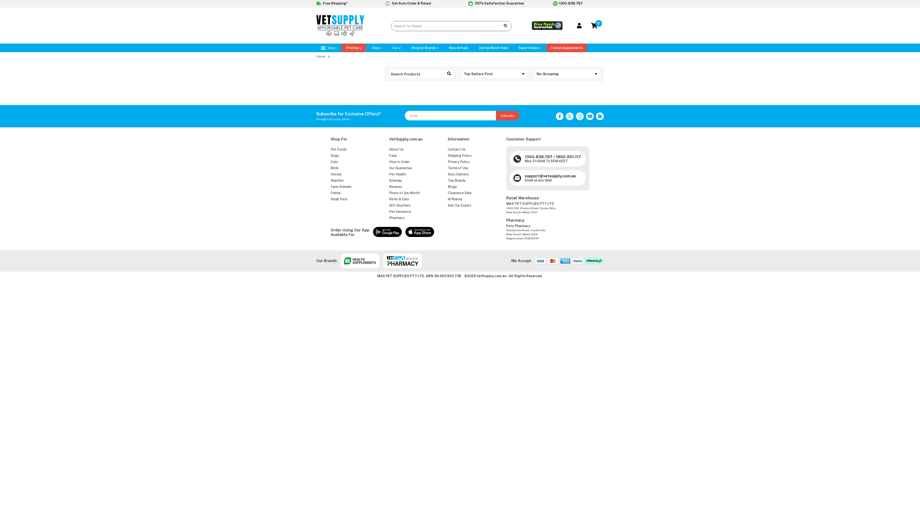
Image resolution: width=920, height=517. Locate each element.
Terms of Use (458, 168)
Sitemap (395, 180)
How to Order (399, 162)
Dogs (335, 155)
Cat (395, 48)
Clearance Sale (460, 193)
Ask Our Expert (459, 205)
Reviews (395, 187)
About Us (396, 149)
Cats (334, 162)
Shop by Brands (423, 48)
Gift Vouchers (399, 205)
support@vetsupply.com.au (550, 176)
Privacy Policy (459, 162)
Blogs (452, 187)
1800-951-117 (568, 157)
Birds (335, 168)
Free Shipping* (335, 3)
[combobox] (442, 26)
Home (320, 56)
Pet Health (397, 174)
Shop (331, 48)
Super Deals (528, 48)
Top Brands (457, 180)
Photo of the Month (404, 193)
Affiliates (455, 199)
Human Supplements (567, 48)
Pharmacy (354, 48)
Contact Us (457, 149)
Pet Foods (339, 149)
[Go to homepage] (340, 35)
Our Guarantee (400, 168)
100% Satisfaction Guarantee (499, 3)
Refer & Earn (399, 199)
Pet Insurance (400, 212)
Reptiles (337, 180)
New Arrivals (458, 48)
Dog (376, 48)
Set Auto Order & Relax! (411, 3)
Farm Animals (341, 187)
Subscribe (508, 116)
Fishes (336, 193)
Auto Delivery (458, 174)
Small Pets (339, 199)
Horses (336, 174)
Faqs (393, 155)
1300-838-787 (571, 3)
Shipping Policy (460, 155)
